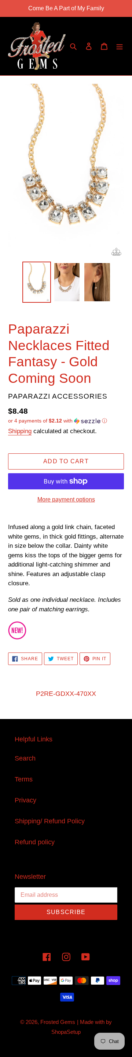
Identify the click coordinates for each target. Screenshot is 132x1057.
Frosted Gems (57, 1022)
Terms (24, 779)
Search (25, 758)
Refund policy (35, 842)
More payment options (66, 499)
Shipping (20, 431)
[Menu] (119, 46)
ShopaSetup (66, 1032)
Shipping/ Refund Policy (50, 821)
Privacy (25, 800)
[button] (57, 420)
